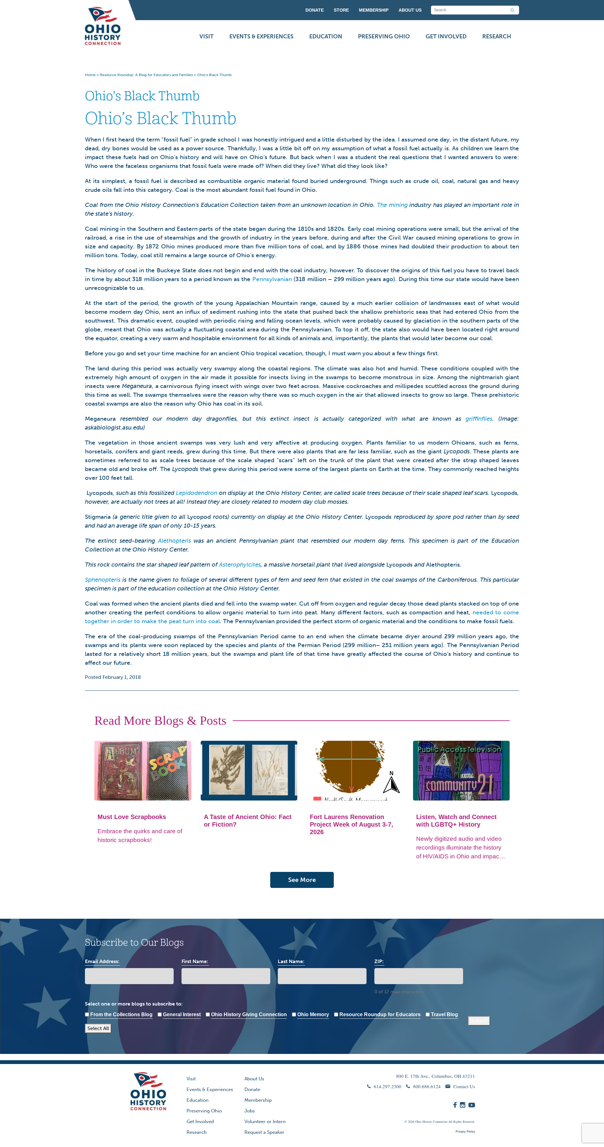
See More (302, 880)
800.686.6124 (427, 1086)
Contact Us (464, 1086)
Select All (98, 1028)
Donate (252, 1089)
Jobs (249, 1111)
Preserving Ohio (384, 36)
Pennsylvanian (272, 279)
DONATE (314, 10)
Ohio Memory (313, 1014)
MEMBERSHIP (374, 10)
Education (325, 36)
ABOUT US (410, 10)
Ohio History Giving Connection (249, 1014)
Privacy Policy (465, 1131)
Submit (479, 1021)
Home (90, 75)
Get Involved (446, 36)
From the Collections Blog (121, 1014)
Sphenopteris (102, 579)
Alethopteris (174, 540)
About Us (254, 1079)
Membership (258, 1100)
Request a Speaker (264, 1132)
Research (496, 36)
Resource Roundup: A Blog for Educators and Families (146, 75)
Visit (206, 36)
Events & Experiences (261, 36)
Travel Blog (444, 1014)
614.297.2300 (387, 1086)
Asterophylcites (240, 564)
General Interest (182, 1014)
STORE (341, 10)
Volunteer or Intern (265, 1121)
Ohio (418, 1121)
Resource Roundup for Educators (380, 1014)
